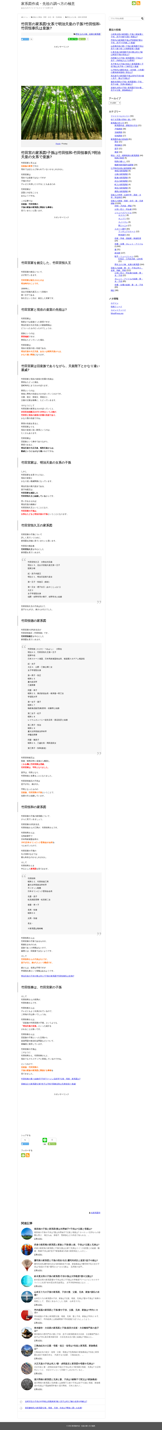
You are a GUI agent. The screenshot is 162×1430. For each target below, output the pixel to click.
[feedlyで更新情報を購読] (134, 3)
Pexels (58, 144)
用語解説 (118, 145)
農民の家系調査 (121, 191)
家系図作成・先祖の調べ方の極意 (48, 4)
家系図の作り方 (117, 123)
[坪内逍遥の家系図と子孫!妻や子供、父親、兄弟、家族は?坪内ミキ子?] (27, 1315)
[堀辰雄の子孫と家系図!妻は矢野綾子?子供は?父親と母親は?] (27, 1234)
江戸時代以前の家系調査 (121, 168)
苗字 (116, 149)
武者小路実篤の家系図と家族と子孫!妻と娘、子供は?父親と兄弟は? (66, 1244)
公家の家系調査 (121, 174)
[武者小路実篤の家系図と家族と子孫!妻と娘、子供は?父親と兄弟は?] (27, 1249)
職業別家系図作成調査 (124, 165)
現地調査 (118, 136)
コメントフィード (118, 310)
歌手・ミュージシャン (124, 256)
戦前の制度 (119, 158)
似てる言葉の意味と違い (121, 120)
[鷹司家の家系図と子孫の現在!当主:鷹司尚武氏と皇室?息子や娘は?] (27, 1265)
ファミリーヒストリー (120, 116)
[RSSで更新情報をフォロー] (138, 3)
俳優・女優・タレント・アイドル (129, 244)
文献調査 (118, 132)
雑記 (113, 290)
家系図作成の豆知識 (119, 139)
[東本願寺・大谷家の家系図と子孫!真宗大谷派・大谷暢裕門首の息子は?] (27, 1333)
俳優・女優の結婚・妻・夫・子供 (129, 285)
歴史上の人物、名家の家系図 (88, 34)
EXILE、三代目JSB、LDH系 (130, 259)
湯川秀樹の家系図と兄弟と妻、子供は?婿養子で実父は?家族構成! (65, 1379)
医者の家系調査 (121, 178)
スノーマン (123, 222)
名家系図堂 (95, 1213)
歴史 (116, 142)
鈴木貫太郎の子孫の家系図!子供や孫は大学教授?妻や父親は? (63, 1276)
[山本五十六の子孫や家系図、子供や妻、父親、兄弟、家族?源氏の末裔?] (27, 1297)
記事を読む (38, 1239)
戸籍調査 (118, 129)
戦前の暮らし (120, 161)
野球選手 (122, 235)
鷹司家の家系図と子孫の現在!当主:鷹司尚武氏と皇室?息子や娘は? (66, 1260)
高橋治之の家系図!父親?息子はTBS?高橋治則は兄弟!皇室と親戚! (48, 1084)
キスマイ (122, 215)
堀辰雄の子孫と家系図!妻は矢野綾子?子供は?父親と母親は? (63, 1229)
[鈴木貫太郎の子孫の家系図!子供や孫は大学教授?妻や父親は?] (27, 1281)
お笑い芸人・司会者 (123, 209)
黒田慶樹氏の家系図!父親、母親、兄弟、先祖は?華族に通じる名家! (53, 1408)
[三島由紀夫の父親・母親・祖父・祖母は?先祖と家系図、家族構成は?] (27, 1350)
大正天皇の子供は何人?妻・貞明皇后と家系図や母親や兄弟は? (64, 1363)
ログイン (114, 303)
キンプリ (122, 219)
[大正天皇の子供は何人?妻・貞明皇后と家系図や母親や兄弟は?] (27, 1368)
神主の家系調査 (121, 188)
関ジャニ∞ (122, 226)
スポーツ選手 (120, 229)
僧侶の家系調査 (121, 171)
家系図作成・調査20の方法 (126, 125)
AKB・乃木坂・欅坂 (123, 206)
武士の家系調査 (121, 181)
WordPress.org (117, 313)
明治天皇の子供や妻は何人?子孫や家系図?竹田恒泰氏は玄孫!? (47, 976)
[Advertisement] (61, 65)
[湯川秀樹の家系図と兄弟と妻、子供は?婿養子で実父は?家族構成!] (27, 1384)
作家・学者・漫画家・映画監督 (128, 238)
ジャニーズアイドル (123, 213)
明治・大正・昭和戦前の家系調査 (125, 155)
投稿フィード (116, 307)
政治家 (117, 253)
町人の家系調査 (121, 185)
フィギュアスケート (126, 231)
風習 (116, 152)
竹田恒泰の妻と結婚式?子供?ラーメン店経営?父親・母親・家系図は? (50, 1079)
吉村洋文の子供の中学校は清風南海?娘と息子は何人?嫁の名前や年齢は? (56, 1401)
